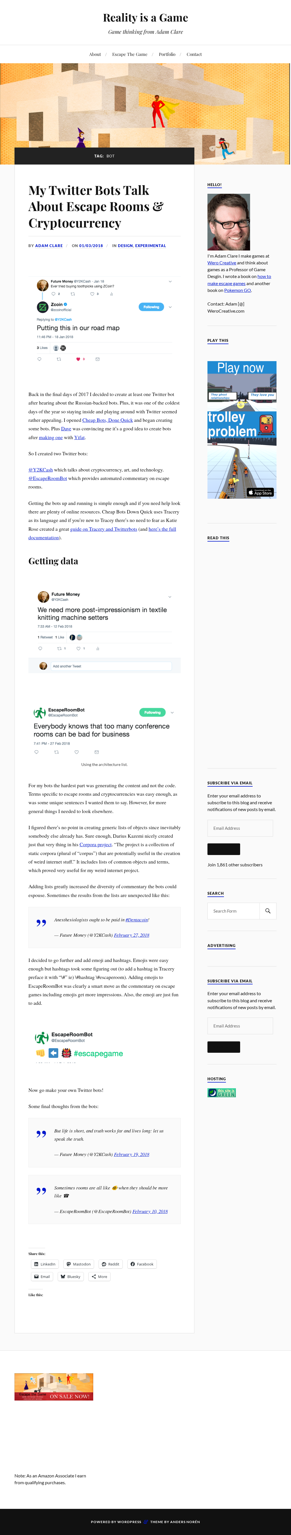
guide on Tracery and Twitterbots (103, 528)
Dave (66, 428)
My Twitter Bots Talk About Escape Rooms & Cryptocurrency (96, 206)
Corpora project (96, 844)
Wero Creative (221, 262)
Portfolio (167, 54)
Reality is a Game (145, 17)
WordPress (129, 1522)
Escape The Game (129, 54)
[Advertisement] (145, 1408)
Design (125, 245)
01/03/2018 (91, 245)
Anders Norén (185, 1522)
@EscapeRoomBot (47, 478)
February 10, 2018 (150, 1211)
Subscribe (224, 849)
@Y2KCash (40, 469)
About (95, 54)
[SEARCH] (268, 911)
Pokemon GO (237, 290)
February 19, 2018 (131, 1154)
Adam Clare (49, 245)
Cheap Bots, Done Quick (107, 419)
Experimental (150, 245)
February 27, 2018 (131, 935)
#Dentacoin (137, 919)
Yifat (79, 437)
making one (51, 437)
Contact (194, 54)
